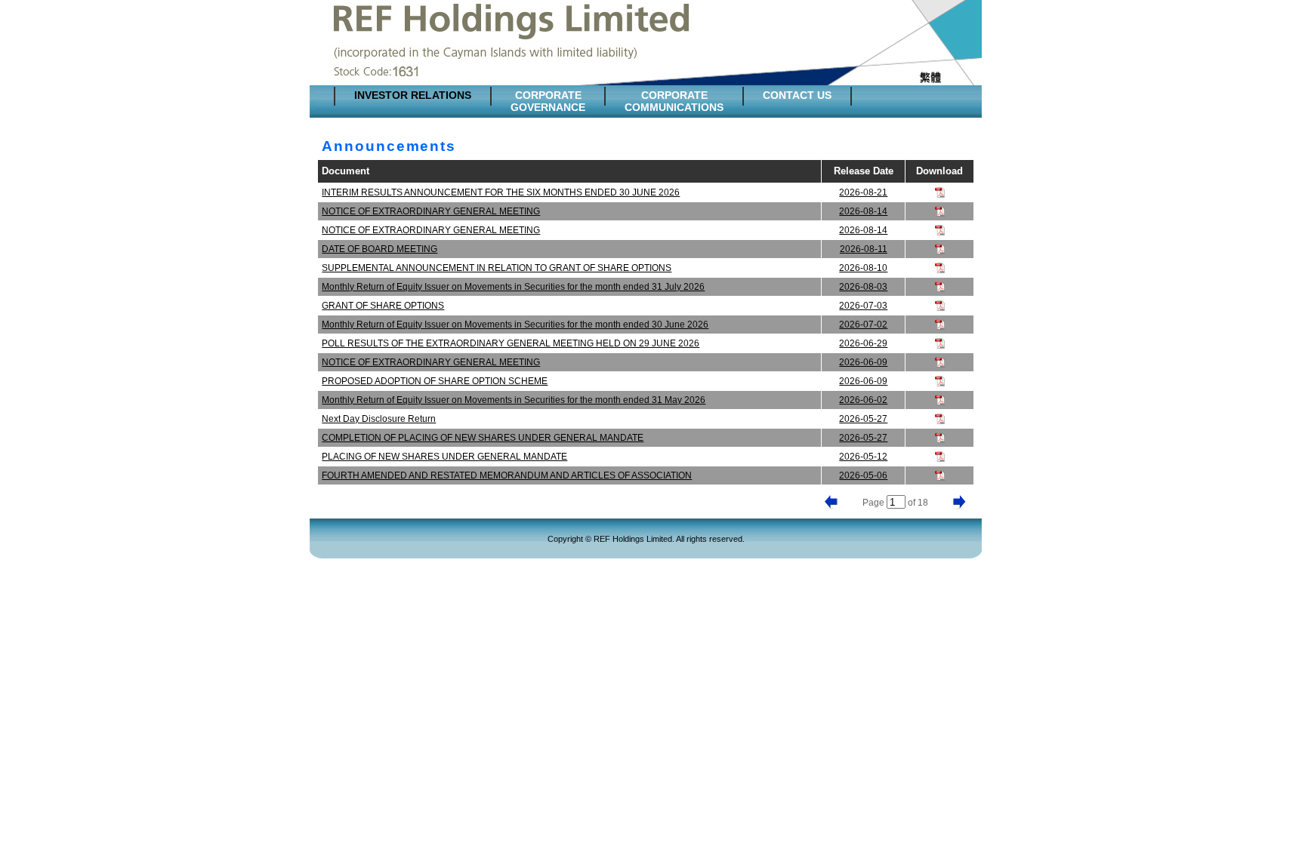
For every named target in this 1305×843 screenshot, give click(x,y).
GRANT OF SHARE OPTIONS (383, 305)
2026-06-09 (863, 362)
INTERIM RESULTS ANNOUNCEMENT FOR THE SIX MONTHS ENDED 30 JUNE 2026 (501, 192)
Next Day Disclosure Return (379, 419)
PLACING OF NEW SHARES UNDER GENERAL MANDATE (444, 456)
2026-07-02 (863, 324)
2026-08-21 (863, 192)
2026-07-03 (863, 305)
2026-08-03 (863, 287)
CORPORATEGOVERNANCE (548, 101)
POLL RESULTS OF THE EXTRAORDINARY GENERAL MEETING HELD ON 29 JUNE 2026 (510, 343)
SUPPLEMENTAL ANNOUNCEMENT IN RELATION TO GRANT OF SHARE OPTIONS (496, 268)
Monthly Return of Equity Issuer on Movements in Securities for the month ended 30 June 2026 (515, 324)
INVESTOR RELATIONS (412, 95)
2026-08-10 (863, 268)
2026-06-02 (863, 400)
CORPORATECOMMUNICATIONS (674, 101)
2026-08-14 (863, 211)
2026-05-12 (863, 456)
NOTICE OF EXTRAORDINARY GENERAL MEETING (431, 211)
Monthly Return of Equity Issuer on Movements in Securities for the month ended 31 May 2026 (513, 400)
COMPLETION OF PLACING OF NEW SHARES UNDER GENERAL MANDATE (482, 437)
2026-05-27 (863, 419)
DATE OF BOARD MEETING (379, 249)
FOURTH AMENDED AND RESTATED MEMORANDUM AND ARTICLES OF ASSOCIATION (507, 475)
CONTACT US (797, 95)
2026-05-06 (863, 475)
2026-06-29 (863, 343)
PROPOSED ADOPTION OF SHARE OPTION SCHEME (435, 381)
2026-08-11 (863, 249)
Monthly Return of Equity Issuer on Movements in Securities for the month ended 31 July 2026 (513, 287)
